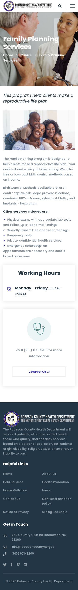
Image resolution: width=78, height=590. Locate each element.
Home (8, 55)
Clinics (26, 55)
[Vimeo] (18, 564)
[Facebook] (11, 564)
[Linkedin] (25, 564)
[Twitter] (4, 564)
